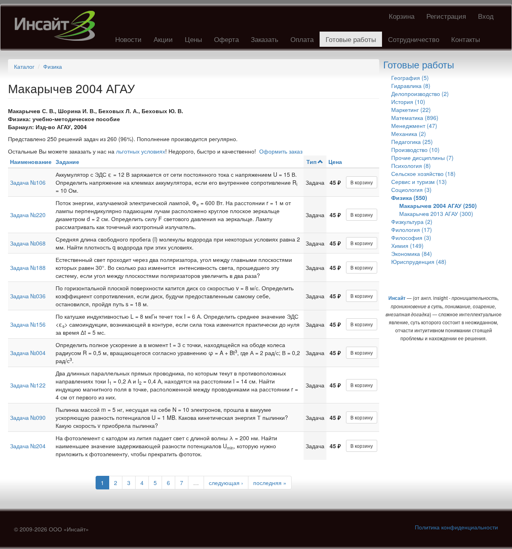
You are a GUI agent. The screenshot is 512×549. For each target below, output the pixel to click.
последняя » (269, 483)
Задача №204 (28, 446)
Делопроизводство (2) (420, 94)
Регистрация (446, 16)
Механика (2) (408, 134)
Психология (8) (411, 166)
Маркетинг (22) (411, 110)
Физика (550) (409, 198)
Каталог (24, 66)
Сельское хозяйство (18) (423, 174)
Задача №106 (28, 182)
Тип (311, 162)
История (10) (408, 102)
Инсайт (397, 297)
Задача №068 (28, 243)
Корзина (401, 16)
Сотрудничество (413, 39)
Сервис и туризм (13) (419, 182)
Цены (193, 39)
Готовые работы (351, 39)
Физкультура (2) (411, 222)
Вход (486, 16)
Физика (52, 66)
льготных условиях (140, 151)
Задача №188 (28, 268)
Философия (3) (411, 238)
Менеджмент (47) (414, 126)
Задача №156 (28, 324)
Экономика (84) (411, 254)
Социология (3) (411, 190)
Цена (335, 162)
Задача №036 (28, 296)
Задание (67, 162)
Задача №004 (28, 353)
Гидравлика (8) (410, 86)
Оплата (302, 39)
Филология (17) (411, 230)
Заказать (264, 39)
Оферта (226, 39)
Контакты (465, 39)
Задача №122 (28, 385)
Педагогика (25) (412, 142)
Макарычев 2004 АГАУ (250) (438, 206)
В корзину (361, 182)
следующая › (226, 483)
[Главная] (57, 26)
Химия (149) (407, 246)
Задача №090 (28, 417)
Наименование (31, 162)
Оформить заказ (280, 151)
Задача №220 (28, 215)
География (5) (410, 78)
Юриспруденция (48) (418, 262)
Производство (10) (415, 150)
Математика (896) (414, 118)
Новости (128, 39)
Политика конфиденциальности (456, 527)
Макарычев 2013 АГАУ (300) (436, 214)
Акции (163, 39)
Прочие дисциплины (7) (422, 158)
